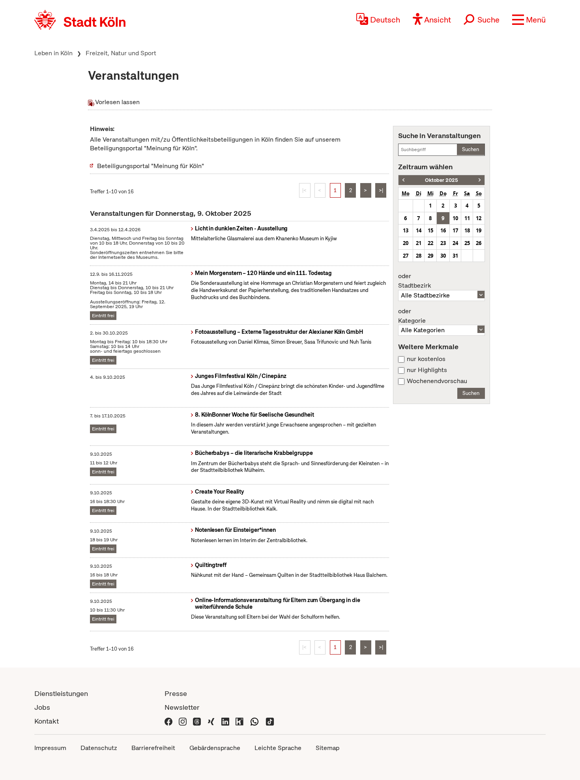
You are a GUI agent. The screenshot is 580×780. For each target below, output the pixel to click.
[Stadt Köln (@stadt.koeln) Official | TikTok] (270, 721)
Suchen (470, 149)
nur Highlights (427, 370)
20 (405, 243)
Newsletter (182, 707)
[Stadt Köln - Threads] (197, 721)
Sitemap (327, 748)
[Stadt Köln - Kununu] (239, 721)
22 (430, 243)
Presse (176, 693)
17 (455, 230)
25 (467, 243)
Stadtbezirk (414, 281)
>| (381, 190)
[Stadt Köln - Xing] (211, 721)
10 (455, 218)
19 (478, 230)
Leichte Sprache (277, 748)
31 (455, 255)
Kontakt (46, 721)
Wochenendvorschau (437, 381)
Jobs (42, 707)
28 (418, 255)
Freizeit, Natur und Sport (121, 53)
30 (443, 255)
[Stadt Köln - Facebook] (168, 721)
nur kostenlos (426, 359)
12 (478, 218)
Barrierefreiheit (153, 748)
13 (405, 230)
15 (430, 230)
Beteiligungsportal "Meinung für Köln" (150, 166)
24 (455, 243)
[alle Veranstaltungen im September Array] (403, 180)
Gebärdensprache (214, 748)
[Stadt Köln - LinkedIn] (225, 721)
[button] (529, 20)
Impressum (50, 748)
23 (443, 243)
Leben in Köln (53, 53)
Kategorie (412, 316)
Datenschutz (98, 748)
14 (418, 230)
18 (467, 230)
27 (405, 255)
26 (478, 243)
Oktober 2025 (441, 180)
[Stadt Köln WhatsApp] (254, 721)
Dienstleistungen (61, 693)
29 (430, 255)
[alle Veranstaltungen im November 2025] (480, 180)
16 (443, 230)
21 (418, 243)
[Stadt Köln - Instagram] (183, 721)
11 (467, 218)
